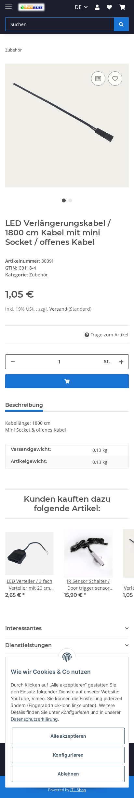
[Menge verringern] (13, 362)
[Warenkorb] (122, 7)
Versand (59, 309)
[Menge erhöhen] (121, 362)
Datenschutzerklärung (34, 719)
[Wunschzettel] (109, 7)
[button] (97, 7)
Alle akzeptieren (68, 736)
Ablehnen (68, 773)
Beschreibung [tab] (24, 405)
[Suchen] (121, 24)
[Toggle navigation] (8, 4)
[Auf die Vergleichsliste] (98, 78)
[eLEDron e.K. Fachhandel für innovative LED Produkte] (31, 7)
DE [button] (78, 7)
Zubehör (38, 275)
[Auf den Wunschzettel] (115, 78)
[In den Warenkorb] (67, 381)
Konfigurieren (68, 755)
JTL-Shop (78, 789)
